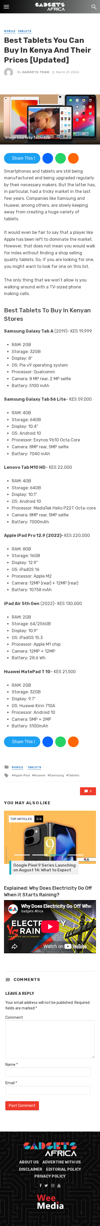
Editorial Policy (63, 1169)
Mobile (9, 31)
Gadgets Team (35, 72)
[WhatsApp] (60, 158)
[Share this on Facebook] (47, 158)
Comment (14, 1017)
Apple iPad (22, 775)
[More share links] (73, 158)
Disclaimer (30, 1169)
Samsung (57, 775)
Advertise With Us (61, 1162)
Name (11, 1064)
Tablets (24, 31)
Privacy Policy (50, 1176)
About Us (29, 1162)
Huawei (39, 775)
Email (11, 1083)
